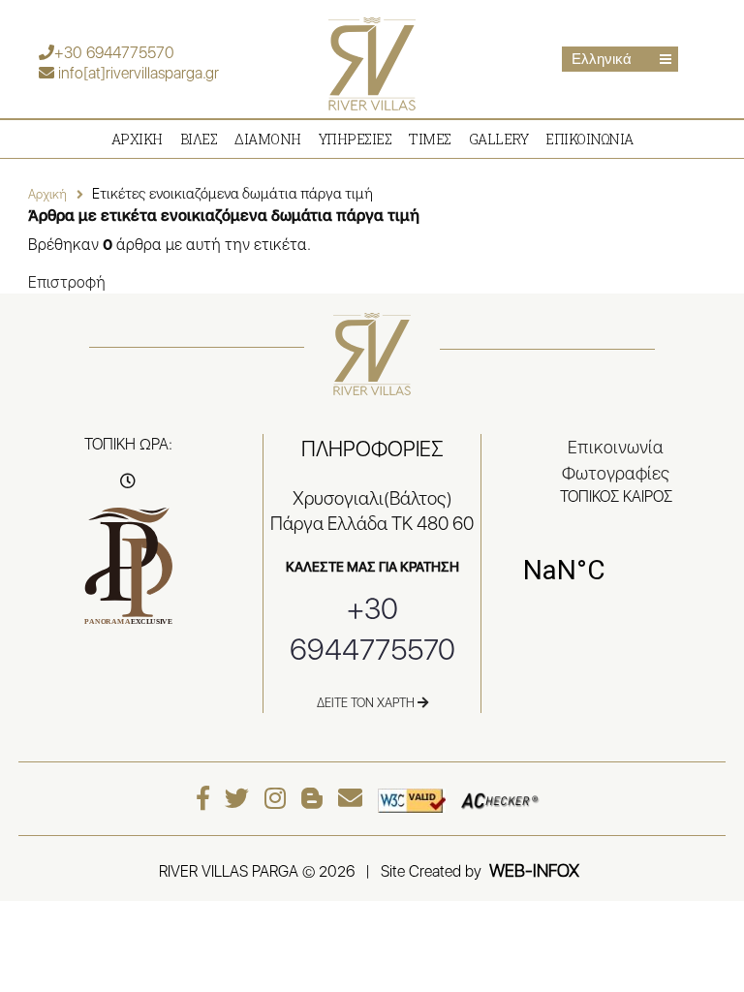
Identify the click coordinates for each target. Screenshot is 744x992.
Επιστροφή (67, 282)
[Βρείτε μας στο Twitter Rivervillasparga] (242, 798)
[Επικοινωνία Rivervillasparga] (355, 798)
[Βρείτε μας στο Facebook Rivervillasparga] (208, 798)
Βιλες (199, 139)
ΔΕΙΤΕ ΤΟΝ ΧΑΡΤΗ (367, 703)
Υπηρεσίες (355, 139)
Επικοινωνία (589, 139)
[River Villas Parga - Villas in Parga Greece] (372, 62)
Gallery (499, 139)
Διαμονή (267, 139)
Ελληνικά (602, 58)
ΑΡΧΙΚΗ (137, 139)
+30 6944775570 (114, 53)
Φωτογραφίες (615, 473)
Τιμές (430, 139)
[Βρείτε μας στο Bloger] (316, 798)
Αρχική (47, 194)
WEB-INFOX (534, 870)
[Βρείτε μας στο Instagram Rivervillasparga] (279, 798)
